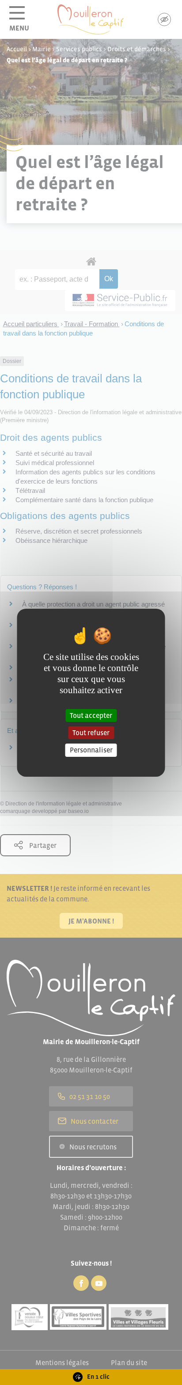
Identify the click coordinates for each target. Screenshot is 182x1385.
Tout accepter (91, 715)
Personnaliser (91, 750)
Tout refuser (91, 732)
